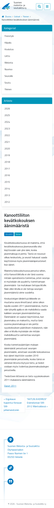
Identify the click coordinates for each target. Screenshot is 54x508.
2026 (7, 108)
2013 (7, 195)
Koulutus (9, 49)
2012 (7, 202)
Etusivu (8, 16)
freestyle (9, 36)
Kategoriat (10, 28)
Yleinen (26, 16)
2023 (7, 128)
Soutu (7, 82)
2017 (7, 168)
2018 (7, 162)
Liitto (7, 56)
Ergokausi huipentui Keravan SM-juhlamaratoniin (13, 404)
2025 (7, 115)
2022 (7, 135)
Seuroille (8, 76)
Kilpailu (7, 42)
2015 (7, 182)
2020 (7, 148)
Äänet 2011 (10, 386)
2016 (7, 175)
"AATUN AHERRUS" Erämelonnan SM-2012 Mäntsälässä (37, 402)
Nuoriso (8, 69)
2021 (7, 142)
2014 (7, 188)
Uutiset (17, 16)
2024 (7, 122)
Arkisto (8, 101)
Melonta (8, 62)
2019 (7, 155)
